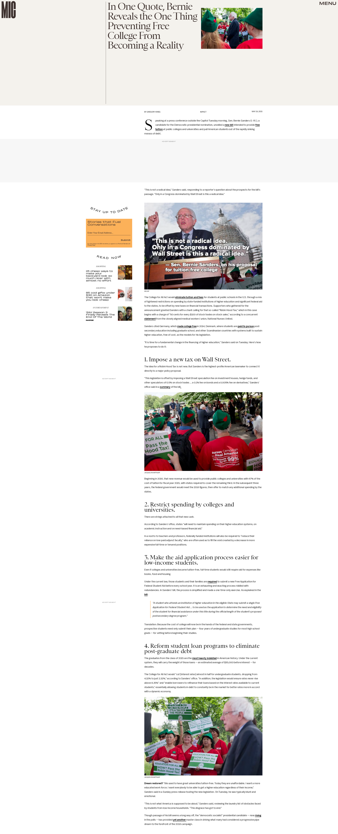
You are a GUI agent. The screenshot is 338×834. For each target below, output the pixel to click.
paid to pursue (246, 326)
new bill (229, 125)
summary (165, 387)
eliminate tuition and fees (189, 297)
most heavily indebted (204, 658)
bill (146, 594)
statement (150, 318)
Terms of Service (123, 243)
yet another (179, 819)
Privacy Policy (91, 245)
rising (258, 815)
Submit (126, 240)
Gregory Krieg (153, 112)
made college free (186, 326)
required (212, 581)
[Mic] (9, 9)
